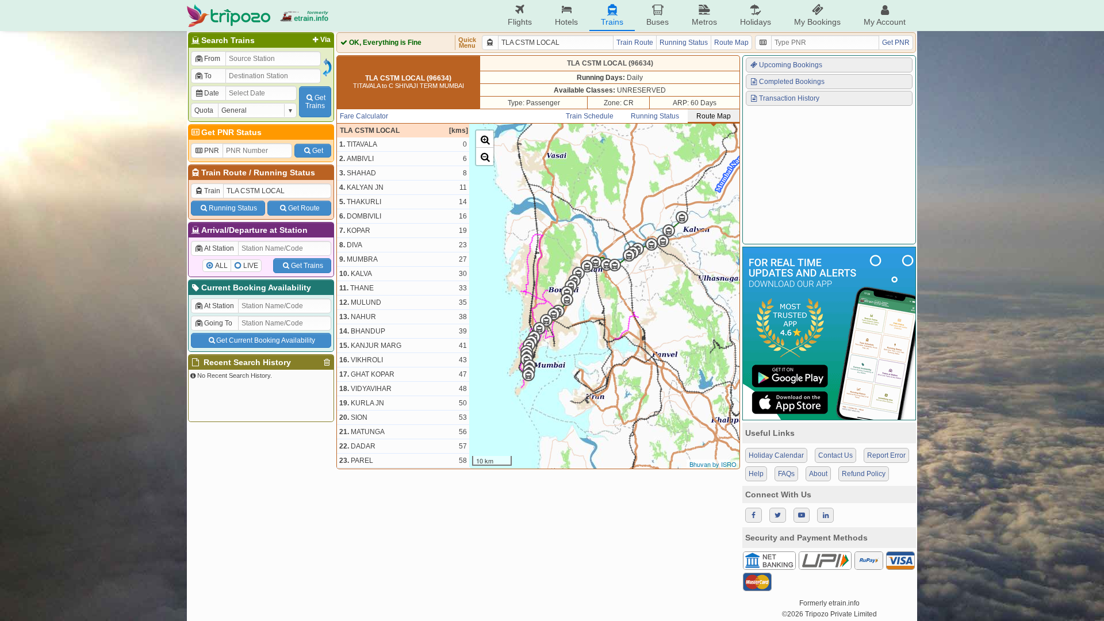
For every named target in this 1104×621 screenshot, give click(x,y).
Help (756, 474)
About (818, 474)
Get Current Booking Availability (265, 340)
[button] (484, 139)
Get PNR (896, 43)
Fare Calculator (364, 116)
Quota (203, 110)
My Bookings (817, 21)
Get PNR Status (231, 132)
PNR (211, 151)
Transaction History (789, 98)
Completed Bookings (792, 82)
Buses (657, 21)
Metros (704, 21)
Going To (218, 323)
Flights (520, 21)
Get (317, 151)
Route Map (731, 43)
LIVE (250, 266)
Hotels (566, 21)
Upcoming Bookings (790, 65)
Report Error (886, 455)
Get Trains (307, 266)
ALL (221, 266)
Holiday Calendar (776, 455)
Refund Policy (863, 474)
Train (212, 191)
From (212, 59)
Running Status (284, 172)
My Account (885, 21)
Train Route (224, 172)
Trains (612, 21)
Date (211, 93)
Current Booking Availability (256, 287)
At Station (219, 248)
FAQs (786, 474)
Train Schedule (590, 116)
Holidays (755, 21)
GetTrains (315, 102)
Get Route (304, 208)
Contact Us (835, 455)
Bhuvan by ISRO (713, 464)
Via (325, 40)
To (208, 76)
